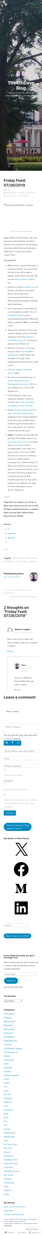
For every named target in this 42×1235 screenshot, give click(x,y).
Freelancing (8, 1098)
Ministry (24, 561)
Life (5, 1125)
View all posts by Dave (12, 577)
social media (30, 193)
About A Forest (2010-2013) (14, 1206)
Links (17, 561)
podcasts (7, 1152)
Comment (9, 813)
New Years (8, 1148)
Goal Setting (8, 1110)
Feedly (20, 445)
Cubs (6, 1086)
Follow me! (11, 980)
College (6, 1083)
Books (6, 1063)
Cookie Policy (8, 1225)
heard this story (29, 287)
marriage (7, 1129)
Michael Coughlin (22, 629)
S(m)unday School (11, 1159)
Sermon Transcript (10, 1163)
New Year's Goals (10, 1144)
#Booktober (8, 1025)
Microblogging (9, 1136)
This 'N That (8, 1175)
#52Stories (8, 1017)
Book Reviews (9, 1060)
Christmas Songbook (11, 1075)
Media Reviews (9, 1133)
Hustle (6, 1117)
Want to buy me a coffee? (17, 936)
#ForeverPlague (9, 1029)
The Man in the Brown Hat (14, 1214)
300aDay (7, 1056)
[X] (21, 858)
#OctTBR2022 (9, 1037)
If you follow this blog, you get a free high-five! (19, 956)
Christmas (7, 1071)
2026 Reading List (10, 1052)
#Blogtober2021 (10, 1021)
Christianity (21, 193)
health (6, 1113)
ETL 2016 (7, 1094)
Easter (6, 1090)
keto (5, 1121)
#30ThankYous (9, 1014)
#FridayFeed (11, 193)
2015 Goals (8, 1044)
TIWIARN (8, 1179)
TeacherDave (8, 1210)
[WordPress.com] (7, 743)
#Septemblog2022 (10, 1040)
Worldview (8, 1190)
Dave (8, 190)
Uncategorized (9, 1182)
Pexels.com (28, 231)
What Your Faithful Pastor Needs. (23, 597)
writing (6, 1194)
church (6, 1079)
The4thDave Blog (21, 85)
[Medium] (21, 896)
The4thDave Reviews (12, 1171)
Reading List (8, 1156)
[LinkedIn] (21, 916)
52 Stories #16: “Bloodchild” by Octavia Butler (17, 591)
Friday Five (8, 1102)
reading (32, 561)
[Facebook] (12, 743)
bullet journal (30, 558)
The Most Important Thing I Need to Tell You (17, 827)
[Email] (18, 743)
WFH (6, 1186)
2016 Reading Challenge (13, 1048)
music (6, 1140)
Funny (6, 1106)
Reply (12, 651)
